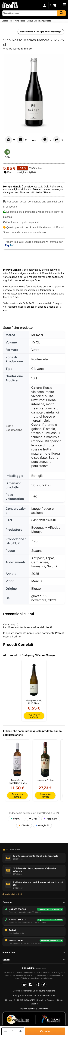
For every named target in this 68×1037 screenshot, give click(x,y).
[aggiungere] (20, 1031)
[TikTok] (43, 984)
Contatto (7, 902)
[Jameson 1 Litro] (45, 759)
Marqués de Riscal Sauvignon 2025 (17, 781)
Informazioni (9, 952)
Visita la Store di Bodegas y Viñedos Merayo (40, 32)
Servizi (6, 959)
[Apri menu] (64, 4)
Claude (25, 825)
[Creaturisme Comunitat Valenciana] (34, 1019)
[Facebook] (30, 984)
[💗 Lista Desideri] (20, 139)
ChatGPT (18, 818)
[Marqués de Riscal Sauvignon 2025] (17, 759)
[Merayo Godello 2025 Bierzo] (34, 679)
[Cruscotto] (45, 5)
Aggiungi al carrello (34, 715)
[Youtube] (24, 984)
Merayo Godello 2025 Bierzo (34, 702)
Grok (34, 818)
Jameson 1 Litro (45, 780)
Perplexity (51, 818)
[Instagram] (37, 984)
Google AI (43, 825)
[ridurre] (5, 1031)
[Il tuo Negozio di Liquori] (10, 5)
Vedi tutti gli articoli (13, 894)
